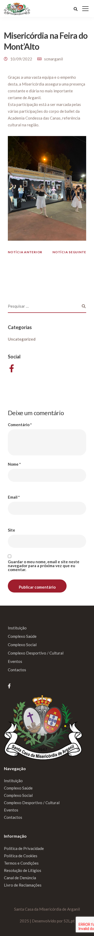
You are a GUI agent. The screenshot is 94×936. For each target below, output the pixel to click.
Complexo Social (22, 644)
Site (11, 530)
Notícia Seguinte (69, 252)
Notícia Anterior (25, 252)
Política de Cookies (20, 855)
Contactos (17, 669)
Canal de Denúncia (20, 877)
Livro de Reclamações (23, 885)
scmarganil (53, 59)
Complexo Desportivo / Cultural (35, 653)
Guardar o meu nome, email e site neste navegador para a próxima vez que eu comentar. (43, 566)
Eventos (15, 661)
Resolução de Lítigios (22, 870)
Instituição (17, 627)
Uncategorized (22, 339)
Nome (14, 464)
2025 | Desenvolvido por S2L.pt (47, 920)
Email (14, 497)
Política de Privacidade (24, 848)
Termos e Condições (21, 863)
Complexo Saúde (22, 636)
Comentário (20, 425)
